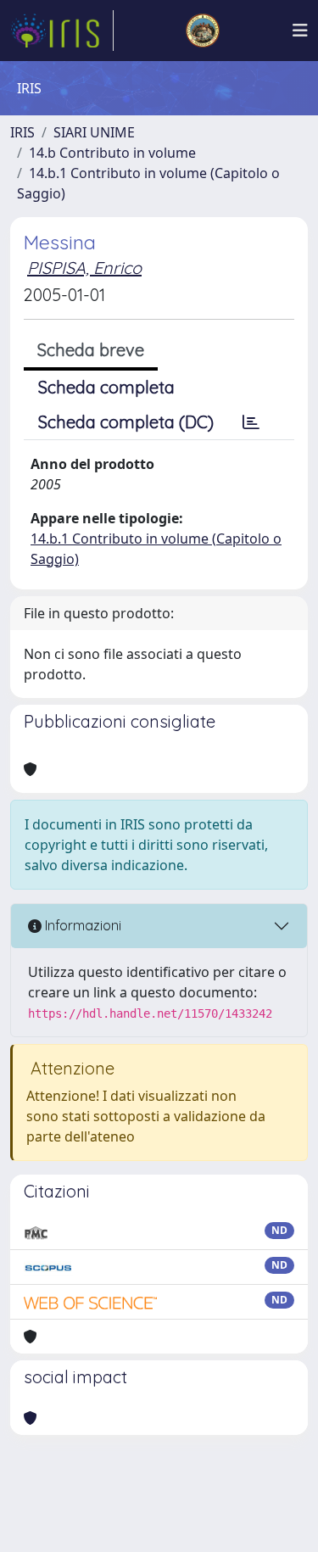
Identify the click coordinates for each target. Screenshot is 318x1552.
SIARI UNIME (94, 132)
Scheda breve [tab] (90, 349)
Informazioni (81, 925)
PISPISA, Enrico (84, 267)
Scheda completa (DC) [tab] (126, 422)
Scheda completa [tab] (106, 387)
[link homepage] (62, 30)
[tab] (251, 422)
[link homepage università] (202, 30)
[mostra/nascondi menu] (300, 30)
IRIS (22, 132)
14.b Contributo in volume (112, 152)
